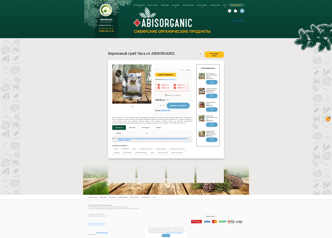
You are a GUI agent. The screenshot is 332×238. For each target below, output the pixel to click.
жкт (177, 138)
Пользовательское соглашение (97, 225)
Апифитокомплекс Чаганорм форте (211, 89)
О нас (224, 5)
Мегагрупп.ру (92, 234)
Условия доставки (188, 5)
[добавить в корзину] (212, 82)
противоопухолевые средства (142, 138)
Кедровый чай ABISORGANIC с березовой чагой (211, 132)
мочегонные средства (168, 138)
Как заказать (176, 5)
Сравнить (200, 53)
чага (153, 138)
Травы (134, 149)
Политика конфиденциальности (97, 223)
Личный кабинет (236, 5)
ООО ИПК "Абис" (170, 79)
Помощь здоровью (161, 149)
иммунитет (121, 138)
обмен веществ (129, 138)
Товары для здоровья (177, 152)
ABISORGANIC (106, 19)
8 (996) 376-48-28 (105, 25)
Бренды (116, 149)
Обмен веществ (127, 152)
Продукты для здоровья (146, 149)
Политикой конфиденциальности (174, 232)
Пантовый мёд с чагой (211, 103)
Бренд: (162, 110)
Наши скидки (165, 5)
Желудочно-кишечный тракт (177, 149)
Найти (228, 216)
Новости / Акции (153, 5)
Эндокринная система (141, 152)
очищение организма (124, 140)
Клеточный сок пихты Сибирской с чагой (211, 75)
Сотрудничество (215, 5)
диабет (180, 138)
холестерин (158, 138)
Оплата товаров (202, 5)
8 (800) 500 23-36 (106, 31)
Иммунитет (117, 152)
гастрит (185, 138)
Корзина (242, 11)
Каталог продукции (139, 5)
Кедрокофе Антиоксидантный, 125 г (211, 117)
